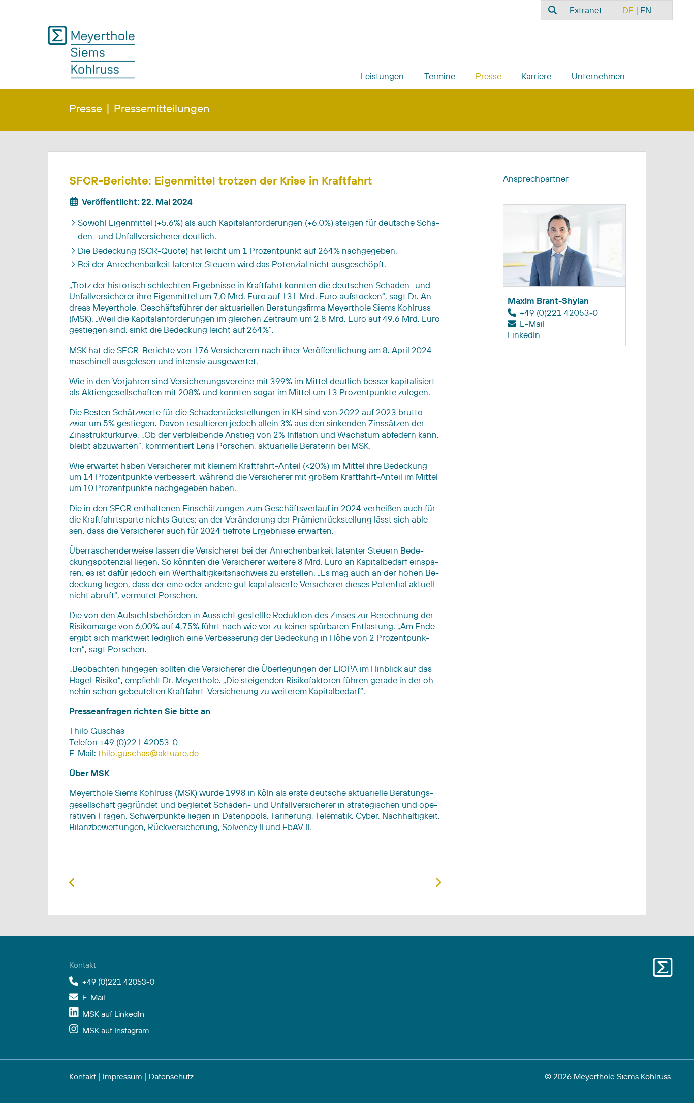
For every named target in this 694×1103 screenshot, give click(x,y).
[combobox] (551, 10)
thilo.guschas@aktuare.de (148, 753)
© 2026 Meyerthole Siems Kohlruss (608, 1076)
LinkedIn (524, 334)
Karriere (536, 76)
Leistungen (382, 76)
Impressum (122, 1076)
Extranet (586, 10)
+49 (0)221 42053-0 (118, 981)
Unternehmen (598, 76)
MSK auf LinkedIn (113, 1013)
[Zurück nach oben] (662, 1083)
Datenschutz (171, 1076)
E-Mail (532, 323)
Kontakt (82, 1076)
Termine (439, 76)
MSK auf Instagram (115, 1030)
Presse (488, 76)
